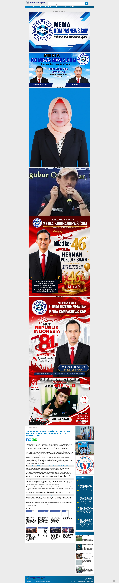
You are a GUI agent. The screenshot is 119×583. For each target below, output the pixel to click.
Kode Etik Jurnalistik (81, 581)
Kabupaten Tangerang (33, 427)
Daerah (42, 6)
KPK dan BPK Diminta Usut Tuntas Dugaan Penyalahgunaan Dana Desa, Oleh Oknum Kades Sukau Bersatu (86, 526)
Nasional (54, 6)
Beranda (28, 6)
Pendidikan (73, 6)
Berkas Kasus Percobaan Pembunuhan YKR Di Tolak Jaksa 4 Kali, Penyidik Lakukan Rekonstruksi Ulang (86, 481)
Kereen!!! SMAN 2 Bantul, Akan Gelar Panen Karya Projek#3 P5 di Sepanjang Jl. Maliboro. (86, 498)
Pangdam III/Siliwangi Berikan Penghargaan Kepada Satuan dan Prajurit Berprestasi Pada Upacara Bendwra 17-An (84, 538)
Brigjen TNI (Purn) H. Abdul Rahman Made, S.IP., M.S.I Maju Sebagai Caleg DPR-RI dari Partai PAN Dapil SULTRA (86, 503)
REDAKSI (74, 581)
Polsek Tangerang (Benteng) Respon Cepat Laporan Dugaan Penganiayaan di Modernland (87, 563)
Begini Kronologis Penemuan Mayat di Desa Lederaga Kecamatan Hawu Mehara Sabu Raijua (86, 521)
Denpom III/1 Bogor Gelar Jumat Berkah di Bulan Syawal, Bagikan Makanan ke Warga (87, 569)
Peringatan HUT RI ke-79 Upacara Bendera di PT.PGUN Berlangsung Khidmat (86, 508)
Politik (79, 6)
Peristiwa (65, 6)
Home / (27, 427)
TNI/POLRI (48, 6)
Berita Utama (35, 6)
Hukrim (60, 6)
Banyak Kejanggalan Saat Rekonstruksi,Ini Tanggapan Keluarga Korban (86, 486)
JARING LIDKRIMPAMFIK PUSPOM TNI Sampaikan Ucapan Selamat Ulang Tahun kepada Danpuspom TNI (84, 547)
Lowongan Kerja (89, 581)
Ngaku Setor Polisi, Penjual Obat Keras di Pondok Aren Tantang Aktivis (87, 555)
